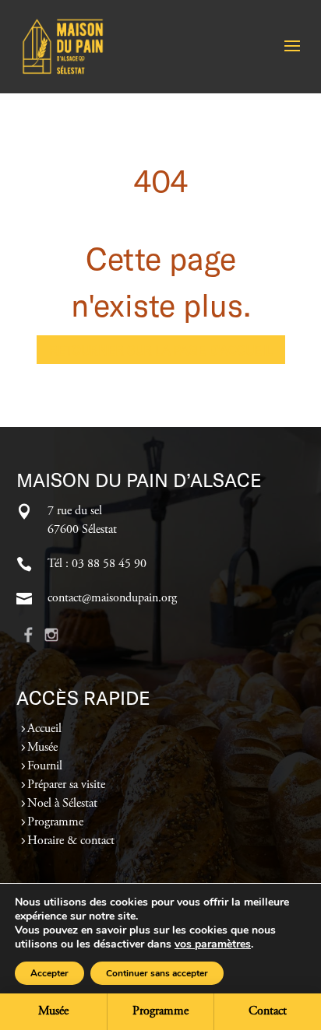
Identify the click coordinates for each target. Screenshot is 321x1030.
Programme (55, 822)
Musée (42, 747)
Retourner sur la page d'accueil (161, 349)
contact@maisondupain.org (112, 598)
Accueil (44, 729)
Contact (268, 1011)
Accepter (49, 973)
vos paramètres (213, 944)
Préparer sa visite (66, 785)
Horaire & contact (71, 841)
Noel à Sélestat (62, 803)
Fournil (44, 766)
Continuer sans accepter (157, 973)
